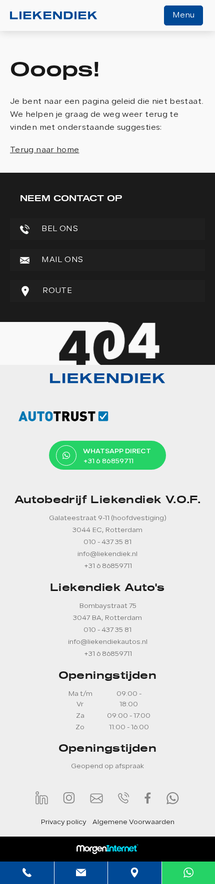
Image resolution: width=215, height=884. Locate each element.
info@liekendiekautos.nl (108, 642)
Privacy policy (63, 822)
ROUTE (56, 291)
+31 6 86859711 (108, 566)
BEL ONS (59, 229)
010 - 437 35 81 (108, 542)
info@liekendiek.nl (108, 554)
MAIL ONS (61, 260)
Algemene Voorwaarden (133, 822)
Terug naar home (44, 150)
